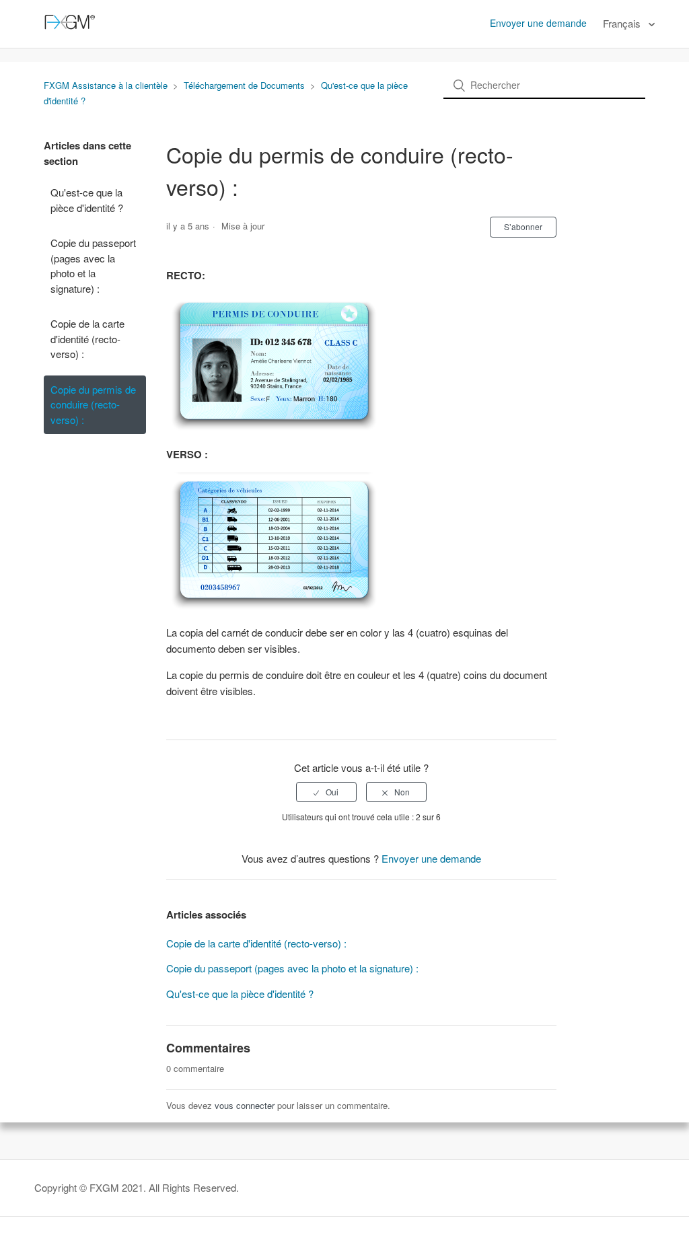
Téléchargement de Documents (244, 85)
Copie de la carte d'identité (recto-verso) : (87, 338)
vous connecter (245, 1105)
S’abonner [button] (523, 226)
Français (623, 23)
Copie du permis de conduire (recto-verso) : (93, 404)
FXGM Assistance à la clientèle (106, 85)
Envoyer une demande (538, 23)
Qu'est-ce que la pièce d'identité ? (86, 200)
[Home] (67, 30)
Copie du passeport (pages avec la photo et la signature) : (93, 265)
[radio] (326, 792)
